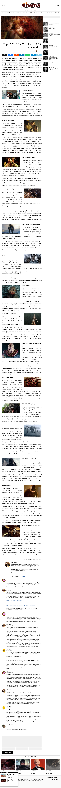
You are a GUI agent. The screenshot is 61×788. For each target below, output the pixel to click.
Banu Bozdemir (52, 38)
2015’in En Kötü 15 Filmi (11, 775)
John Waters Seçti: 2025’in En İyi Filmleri (37, 773)
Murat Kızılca (51, 27)
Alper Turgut (51, 67)
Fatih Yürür (40, 51)
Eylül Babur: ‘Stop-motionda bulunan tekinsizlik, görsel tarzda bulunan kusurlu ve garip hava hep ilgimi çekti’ (54, 41)
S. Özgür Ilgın (51, 56)
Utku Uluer (8, 649)
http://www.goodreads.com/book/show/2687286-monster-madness (20, 605)
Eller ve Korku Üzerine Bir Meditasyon (53, 64)
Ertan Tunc (51, 45)
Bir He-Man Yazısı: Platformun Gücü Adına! (54, 24)
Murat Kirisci (51, 50)
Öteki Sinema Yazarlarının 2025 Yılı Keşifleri (22, 773)
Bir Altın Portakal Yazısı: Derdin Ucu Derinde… (54, 69)
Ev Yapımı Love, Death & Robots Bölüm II (51, 773)
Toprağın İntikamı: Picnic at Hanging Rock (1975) (53, 52)
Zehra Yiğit (51, 33)
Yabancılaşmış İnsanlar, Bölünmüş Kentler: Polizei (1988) (53, 58)
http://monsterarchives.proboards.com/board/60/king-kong (18, 603)
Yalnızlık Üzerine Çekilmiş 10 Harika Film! (11, 780)
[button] (59, 17)
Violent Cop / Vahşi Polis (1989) (54, 46)
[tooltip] (54, 5)
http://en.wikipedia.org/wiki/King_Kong (14, 600)
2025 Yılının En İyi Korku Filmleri (54, 28)
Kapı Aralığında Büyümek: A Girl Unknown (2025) (54, 35)
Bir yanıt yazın (26, 576)
